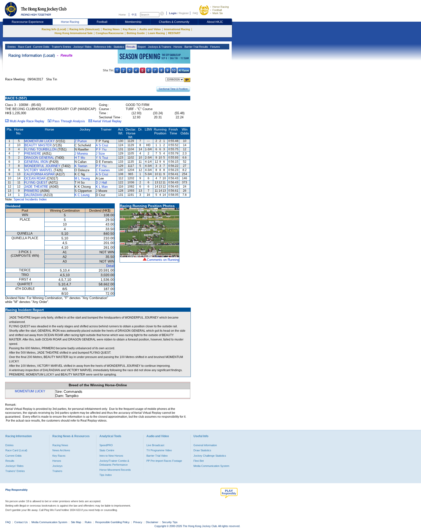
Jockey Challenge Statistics (209, 455)
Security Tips (170, 522)
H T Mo (80, 158)
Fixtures (215, 46)
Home (122, 14)
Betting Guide (136, 33)
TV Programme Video (159, 450)
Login (173, 13)
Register (184, 13)
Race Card (24, 46)
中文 (134, 14)
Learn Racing (156, 33)
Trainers (57, 471)
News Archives (61, 450)
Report (141, 46)
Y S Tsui (102, 158)
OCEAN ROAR (35, 178)
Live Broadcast (155, 445)
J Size (100, 153)
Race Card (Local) (16, 450)
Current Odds (40, 46)
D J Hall (101, 182)
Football (217, 10)
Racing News (111, 29)
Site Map (76, 522)
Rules (88, 522)
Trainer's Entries (61, 46)
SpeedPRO (106, 445)
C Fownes (103, 170)
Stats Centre (106, 450)
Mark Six (217, 13)
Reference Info (102, 46)
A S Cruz (102, 145)
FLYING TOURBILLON (40, 149)
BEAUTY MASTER (38, 145)
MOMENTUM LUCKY (39, 141)
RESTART (174, 33)
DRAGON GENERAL (39, 158)
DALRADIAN (33, 195)
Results (130, 46)
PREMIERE (32, 153)
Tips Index (105, 474)
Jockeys (57, 465)
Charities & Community (174, 22)
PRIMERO (31, 191)
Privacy (137, 522)
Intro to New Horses (111, 455)
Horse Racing (220, 6)
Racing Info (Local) (54, 29)
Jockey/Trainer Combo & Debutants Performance (114, 462)
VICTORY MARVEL (38, 170)
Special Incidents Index (30, 199)
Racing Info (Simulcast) (84, 29)
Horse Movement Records (115, 469)
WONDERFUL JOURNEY (42, 166)
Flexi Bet (198, 460)
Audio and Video (150, 29)
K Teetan (81, 166)
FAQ (195, 13)
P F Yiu (101, 149)
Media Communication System (211, 465)
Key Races (129, 29)
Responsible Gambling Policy (112, 522)
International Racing (177, 29)
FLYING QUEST (36, 182)
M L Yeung (82, 178)
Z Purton (81, 141)
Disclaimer (152, 522)
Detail (110, 266)
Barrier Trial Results (196, 46)
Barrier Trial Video (157, 455)
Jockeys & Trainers (159, 46)
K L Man (102, 187)
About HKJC (215, 22)
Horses (177, 46)
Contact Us (21, 522)
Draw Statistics (202, 450)
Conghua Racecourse (110, 33)
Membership (133, 22)
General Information (205, 445)
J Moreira (81, 153)
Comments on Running (163, 260)
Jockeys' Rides (82, 46)
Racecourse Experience (28, 22)
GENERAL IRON (36, 162)
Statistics (118, 46)
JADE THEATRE (36, 187)
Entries (11, 46)
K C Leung (82, 195)
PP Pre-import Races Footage (164, 460)
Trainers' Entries (15, 471)
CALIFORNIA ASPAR (39, 174)
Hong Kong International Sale (74, 33)
